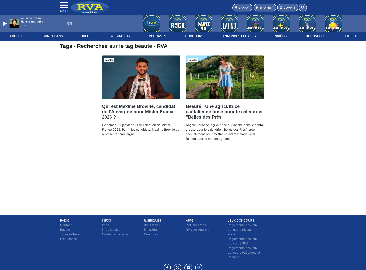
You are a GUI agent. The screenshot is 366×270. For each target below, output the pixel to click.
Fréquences (68, 239)
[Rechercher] (303, 7)
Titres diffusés (70, 234)
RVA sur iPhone (197, 225)
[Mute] (69, 23)
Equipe (65, 229)
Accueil (16, 36)
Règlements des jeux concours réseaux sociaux (243, 229)
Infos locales (111, 229)
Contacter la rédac (115, 234)
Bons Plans (53, 36)
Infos (87, 36)
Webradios (120, 36)
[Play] (5, 23)
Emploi (350, 36)
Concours (194, 36)
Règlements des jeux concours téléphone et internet (244, 252)
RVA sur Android (197, 229)
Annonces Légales (239, 36)
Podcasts (157, 36)
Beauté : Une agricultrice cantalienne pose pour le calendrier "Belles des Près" (224, 112)
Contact (66, 225)
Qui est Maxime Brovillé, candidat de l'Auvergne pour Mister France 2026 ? (138, 112)
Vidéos (281, 36)
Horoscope (316, 36)
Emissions (151, 229)
